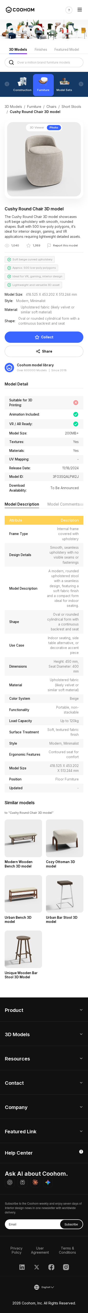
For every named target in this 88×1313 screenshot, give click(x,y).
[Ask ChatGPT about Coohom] (10, 1182)
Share (47, 351)
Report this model (65, 245)
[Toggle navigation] (79, 10)
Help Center (19, 1153)
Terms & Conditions (67, 1250)
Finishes (41, 49)
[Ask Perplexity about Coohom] (22, 1182)
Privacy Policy (16, 1250)
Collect (47, 337)
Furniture (34, 106)
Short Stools (71, 106)
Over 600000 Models (32, 370)
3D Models (18, 49)
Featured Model (67, 49)
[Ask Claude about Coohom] (35, 1182)
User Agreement (40, 1250)
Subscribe (71, 1224)
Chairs (51, 106)
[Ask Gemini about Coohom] (48, 1182)
